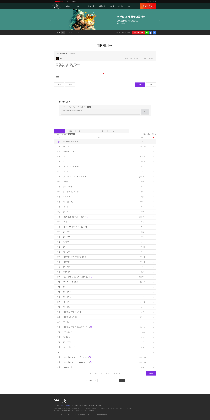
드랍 (102, 131)
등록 (145, 111)
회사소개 (84, 406)
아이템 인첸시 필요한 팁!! (70, 152)
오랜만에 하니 (67, 197)
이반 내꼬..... (66, 337)
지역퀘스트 (66, 222)
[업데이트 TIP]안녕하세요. (70, 317)
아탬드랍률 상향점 (68, 202)
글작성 (140, 84)
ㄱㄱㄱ (65, 352)
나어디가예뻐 (142, 146)
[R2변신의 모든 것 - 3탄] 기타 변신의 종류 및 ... (76, 357)
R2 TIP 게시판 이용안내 (70, 142)
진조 (61, 58)
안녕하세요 (66, 212)
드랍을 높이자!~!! (68, 252)
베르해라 (142, 247)
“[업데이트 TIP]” (67, 332)
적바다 (142, 352)
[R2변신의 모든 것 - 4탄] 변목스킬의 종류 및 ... (76, 277)
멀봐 (142, 192)
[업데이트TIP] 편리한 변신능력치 (72, 312)
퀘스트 (91, 131)
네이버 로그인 (147, 32)
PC (67, 1)
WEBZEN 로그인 (138, 32)
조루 (142, 252)
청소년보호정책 (76, 406)
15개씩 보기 (57, 134)
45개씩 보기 (71, 134)
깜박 (64, 287)
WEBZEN (57, 401)
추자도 (142, 212)
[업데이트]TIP (66, 262)
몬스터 (80, 131)
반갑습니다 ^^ (67, 302)
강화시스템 (66, 147)
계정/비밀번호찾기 (126, 32)
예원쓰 (142, 197)
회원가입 (149, 1)
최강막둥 (142, 202)
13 (98, 373)
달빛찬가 (142, 162)
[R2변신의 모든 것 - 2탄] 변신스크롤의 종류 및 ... (76, 362)
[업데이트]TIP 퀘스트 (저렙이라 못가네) (74, 257)
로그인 (154, 1)
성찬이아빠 (142, 317)
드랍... (65, 157)
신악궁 (142, 342)
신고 (57, 76)
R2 (56, 6)
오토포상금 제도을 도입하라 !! (71, 167)
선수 (142, 242)
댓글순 (148, 134)
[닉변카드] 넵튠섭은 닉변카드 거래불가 (74, 217)
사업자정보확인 (91, 410)
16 (106, 373)
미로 (142, 167)
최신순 (144, 134)
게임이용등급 (99, 406)
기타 (123, 131)
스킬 (113, 131)
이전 (50, 19)
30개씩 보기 (64, 134)
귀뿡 (142, 227)
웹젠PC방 (91, 406)
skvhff (142, 337)
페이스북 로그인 (150, 32)
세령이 (142, 272)
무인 (142, 222)
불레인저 (142, 302)
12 (96, 373)
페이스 (142, 182)
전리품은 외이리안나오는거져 (71, 192)
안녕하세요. (67, 297)
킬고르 (142, 152)
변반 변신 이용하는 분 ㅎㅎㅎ (71, 347)
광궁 (142, 307)
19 (114, 373)
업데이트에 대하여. (68, 187)
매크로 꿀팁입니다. (68, 367)
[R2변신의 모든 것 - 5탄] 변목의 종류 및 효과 (75, 177)
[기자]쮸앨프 (142, 177)
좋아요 (65, 247)
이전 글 (59, 84)
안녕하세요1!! (67, 307)
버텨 (142, 237)
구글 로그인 (154, 32)
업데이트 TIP (66, 237)
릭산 (142, 207)
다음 (159, 19)
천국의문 (142, 157)
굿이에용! (65, 182)
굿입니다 (65, 172)
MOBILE (74, 1)
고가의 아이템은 (67, 342)
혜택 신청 (69, 32)
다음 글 (70, 84)
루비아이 (142, 257)
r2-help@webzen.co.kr (67, 410)
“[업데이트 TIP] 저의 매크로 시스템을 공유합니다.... (77, 227)
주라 (64, 162)
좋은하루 (142, 282)
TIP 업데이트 (66, 272)
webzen (59, 1)
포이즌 (142, 312)
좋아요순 (154, 134)
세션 (142, 297)
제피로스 (142, 332)
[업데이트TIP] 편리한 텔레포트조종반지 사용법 (76, 327)
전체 (59, 131)
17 (109, 373)
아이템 (70, 131)
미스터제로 (142, 327)
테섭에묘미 (66, 242)
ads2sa (142, 172)
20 (116, 373)
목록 (151, 84)
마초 (142, 187)
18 (111, 373)
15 (103, 373)
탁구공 (142, 232)
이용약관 (56, 406)
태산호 (142, 347)
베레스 (142, 367)
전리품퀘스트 (66, 232)
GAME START (148, 6)
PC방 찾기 (76, 32)
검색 (122, 380)
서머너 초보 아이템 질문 (70, 282)
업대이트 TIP (66, 267)
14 (101, 373)
